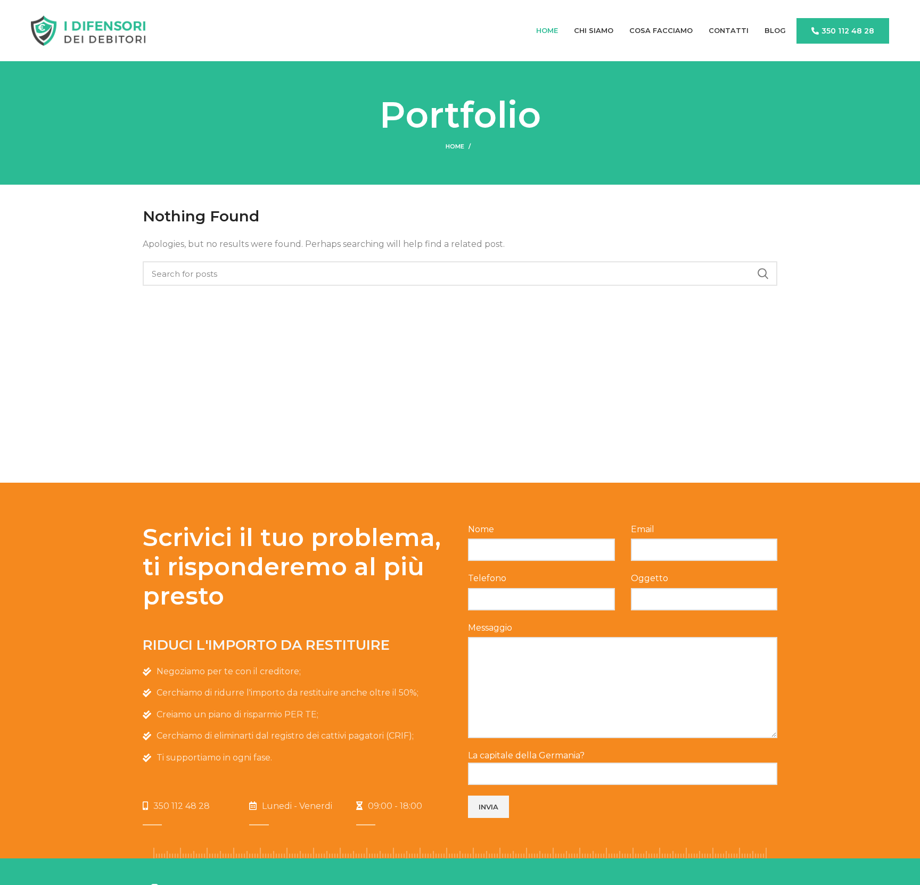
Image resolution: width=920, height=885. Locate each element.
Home (455, 146)
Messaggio (490, 628)
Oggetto (649, 578)
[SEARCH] (763, 273)
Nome (481, 529)
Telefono (487, 578)
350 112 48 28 (848, 31)
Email (642, 529)
